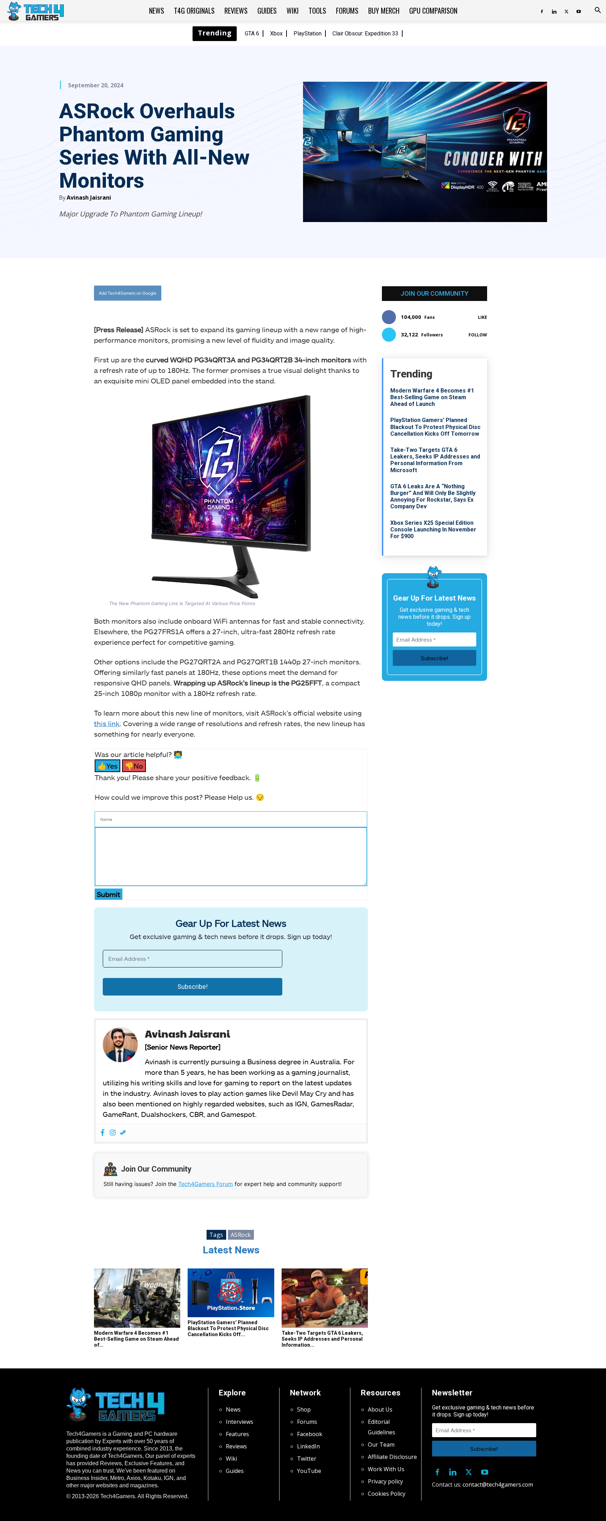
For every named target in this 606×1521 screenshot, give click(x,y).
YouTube (309, 1471)
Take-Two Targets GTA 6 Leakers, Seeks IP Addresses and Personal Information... (322, 1339)
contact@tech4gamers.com (498, 1484)
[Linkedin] (554, 10)
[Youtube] (578, 10)
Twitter (306, 1458)
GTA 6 (252, 33)
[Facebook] (542, 10)
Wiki (293, 10)
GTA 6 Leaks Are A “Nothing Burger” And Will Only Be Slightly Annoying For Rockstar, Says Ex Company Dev (433, 496)
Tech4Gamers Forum (205, 1183)
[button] (597, 11)
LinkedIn (308, 1446)
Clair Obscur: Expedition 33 (365, 33)
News (156, 10)
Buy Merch (383, 10)
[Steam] (123, 1133)
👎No (134, 766)
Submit (108, 894)
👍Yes (107, 766)
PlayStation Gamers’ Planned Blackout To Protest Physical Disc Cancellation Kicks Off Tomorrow (435, 427)
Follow (478, 335)
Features (237, 1434)
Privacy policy (385, 1481)
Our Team (381, 1444)
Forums (347, 10)
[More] (302, 293)
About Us (380, 1409)
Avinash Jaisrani (89, 197)
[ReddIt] (286, 293)
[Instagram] (112, 1133)
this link (107, 723)
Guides (267, 10)
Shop (304, 1409)
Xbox (276, 33)
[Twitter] (566, 10)
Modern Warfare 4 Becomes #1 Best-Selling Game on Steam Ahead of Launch (432, 397)
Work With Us (386, 1469)
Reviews (236, 10)
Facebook (309, 1434)
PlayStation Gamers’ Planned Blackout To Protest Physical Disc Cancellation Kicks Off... (228, 1328)
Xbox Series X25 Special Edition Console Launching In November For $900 (433, 530)
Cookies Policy (386, 1493)
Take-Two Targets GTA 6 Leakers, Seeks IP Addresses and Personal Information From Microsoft (435, 460)
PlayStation (308, 33)
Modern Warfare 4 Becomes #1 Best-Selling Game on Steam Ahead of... (136, 1339)
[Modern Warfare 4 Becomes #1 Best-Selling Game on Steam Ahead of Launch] (137, 1298)
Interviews (239, 1422)
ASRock (241, 1235)
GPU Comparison (433, 10)
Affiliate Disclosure (392, 1457)
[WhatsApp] (270, 293)
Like (482, 317)
